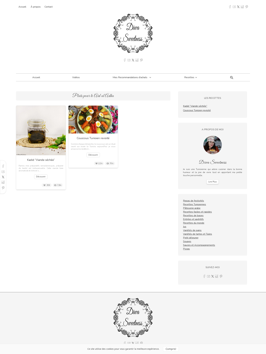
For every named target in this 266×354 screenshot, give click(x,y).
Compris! (171, 349)
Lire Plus (212, 181)
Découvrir (41, 176)
